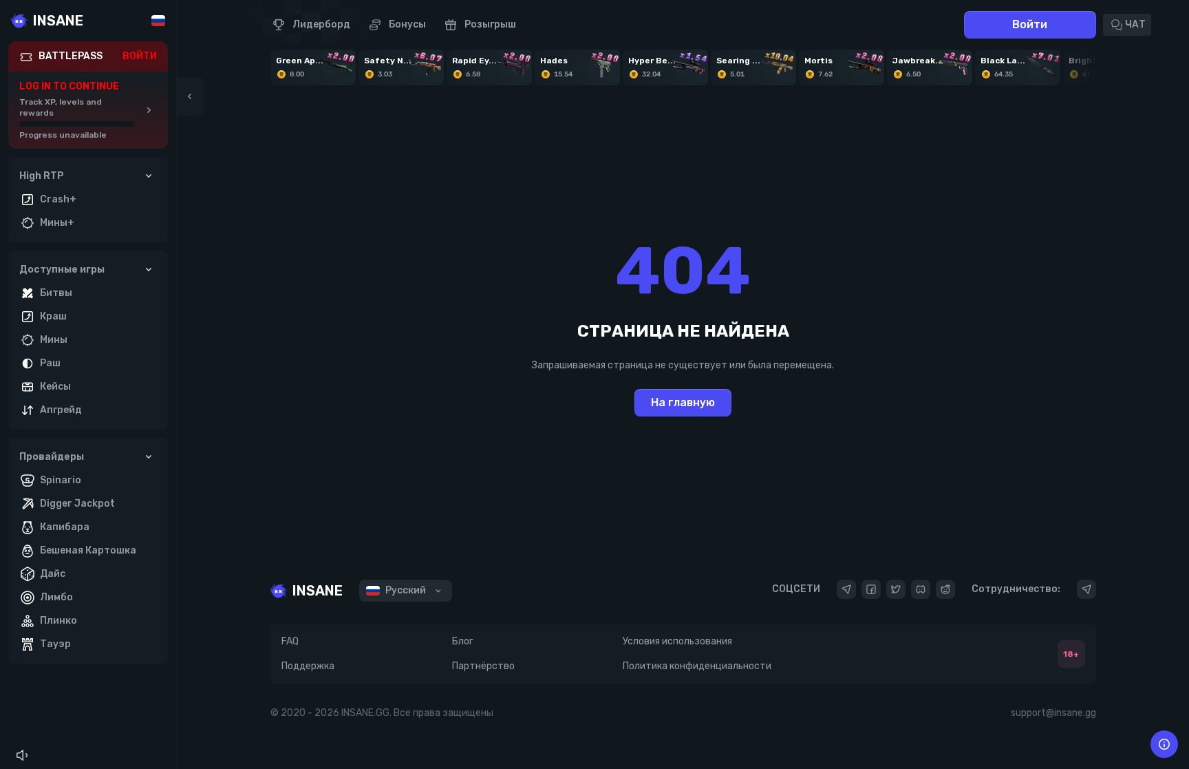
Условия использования (677, 641)
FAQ (290, 641)
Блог (462, 641)
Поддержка (307, 666)
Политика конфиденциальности (697, 666)
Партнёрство (483, 666)
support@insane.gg (1053, 713)
